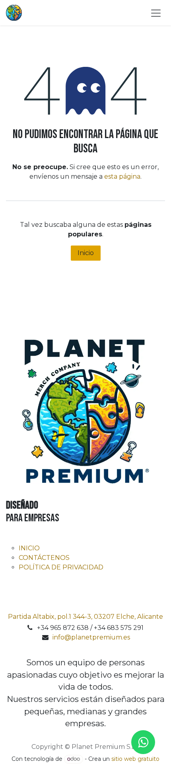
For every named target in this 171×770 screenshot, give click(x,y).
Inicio (86, 253)
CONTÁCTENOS (44, 557)
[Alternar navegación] (156, 12)
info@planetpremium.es (91, 637)
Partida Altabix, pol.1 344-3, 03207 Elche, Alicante (85, 616)
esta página (122, 176)
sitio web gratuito (135, 758)
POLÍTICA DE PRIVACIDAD (61, 567)
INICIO (29, 548)
